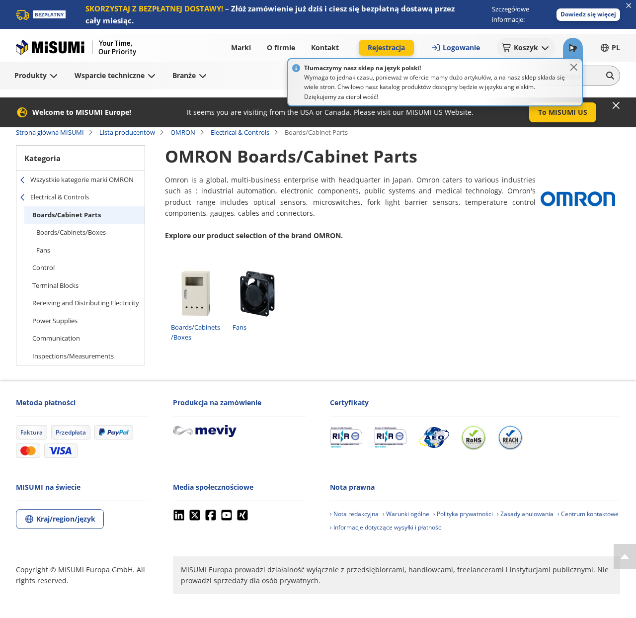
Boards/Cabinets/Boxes (71, 232)
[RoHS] (473, 437)
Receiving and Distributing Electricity (85, 302)
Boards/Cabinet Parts (66, 214)
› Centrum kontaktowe (588, 514)
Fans (43, 250)
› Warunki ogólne (406, 514)
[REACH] (510, 437)
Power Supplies (55, 320)
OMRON (182, 132)
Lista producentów (127, 132)
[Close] (574, 67)
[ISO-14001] (390, 437)
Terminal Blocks (55, 285)
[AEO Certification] (433, 437)
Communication (56, 338)
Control (43, 267)
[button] (588, 14)
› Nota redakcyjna (354, 514)
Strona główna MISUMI (50, 132)
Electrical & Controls (240, 132)
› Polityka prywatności (463, 514)
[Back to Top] (625, 556)
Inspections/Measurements (73, 356)
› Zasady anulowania (525, 514)
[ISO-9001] (346, 437)
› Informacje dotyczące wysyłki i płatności (386, 527)
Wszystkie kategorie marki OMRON (82, 179)
